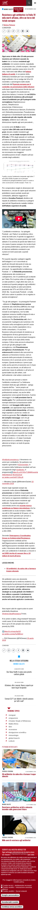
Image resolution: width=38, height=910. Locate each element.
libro (10, 727)
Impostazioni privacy (19, 854)
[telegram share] (13, 31)
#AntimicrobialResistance (11, 614)
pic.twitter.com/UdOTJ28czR (12, 477)
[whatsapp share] (9, 31)
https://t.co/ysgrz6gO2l (12, 631)
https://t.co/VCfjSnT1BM (22, 472)
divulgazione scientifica (17, 732)
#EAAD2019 (17, 475)
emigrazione (13, 718)
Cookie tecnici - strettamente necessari (17, 885)
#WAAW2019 (7, 475)
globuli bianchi (14, 738)
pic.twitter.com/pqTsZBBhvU (12, 634)
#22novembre (23, 465)
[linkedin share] (22, 31)
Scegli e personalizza (10, 895)
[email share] (27, 31)
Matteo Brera (13, 724)
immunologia (13, 735)
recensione (13, 729)
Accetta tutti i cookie (10, 902)
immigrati (12, 715)
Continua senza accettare (12, 907)
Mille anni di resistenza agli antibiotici (16, 840)
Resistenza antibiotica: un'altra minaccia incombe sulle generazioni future (17, 808)
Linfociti (11, 741)
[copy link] (4, 31)
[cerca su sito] (29, 3)
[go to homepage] (5, 3)
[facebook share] (18, 31)
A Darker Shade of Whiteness (20, 721)
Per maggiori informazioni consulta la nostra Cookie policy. (19, 881)
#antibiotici (20, 470)
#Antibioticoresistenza (10, 459)
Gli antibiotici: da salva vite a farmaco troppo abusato (19, 775)
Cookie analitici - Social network (15, 891)
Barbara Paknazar (9, 25)
